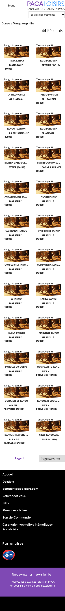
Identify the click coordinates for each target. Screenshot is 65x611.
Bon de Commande (17, 517)
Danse (5, 23)
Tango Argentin (23, 23)
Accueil (8, 474)
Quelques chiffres (15, 510)
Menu (11, 5)
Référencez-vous (14, 496)
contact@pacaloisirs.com (20, 489)
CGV (6, 503)
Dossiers (8, 482)
